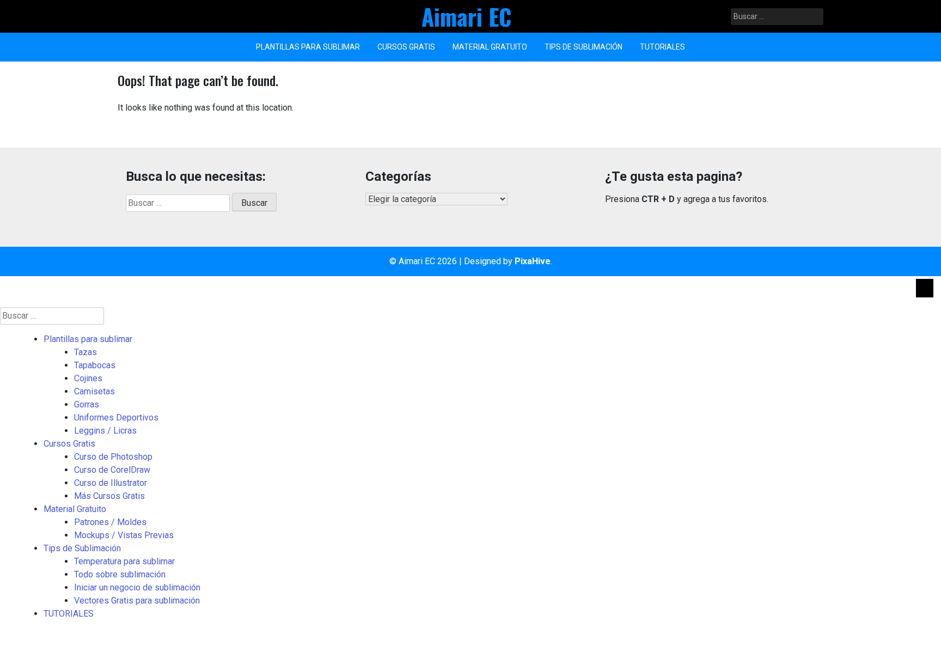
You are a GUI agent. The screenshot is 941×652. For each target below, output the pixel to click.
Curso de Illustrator (110, 483)
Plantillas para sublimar (308, 46)
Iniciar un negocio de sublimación (137, 587)
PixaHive (533, 261)
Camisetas (94, 391)
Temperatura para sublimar (124, 561)
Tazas (85, 352)
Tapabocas (94, 365)
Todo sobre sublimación (120, 574)
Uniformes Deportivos (116, 417)
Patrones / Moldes (110, 522)
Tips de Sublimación (583, 46)
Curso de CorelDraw (112, 470)
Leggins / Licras (105, 430)
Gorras (86, 404)
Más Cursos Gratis (109, 496)
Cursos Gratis (406, 46)
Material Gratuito (490, 46)
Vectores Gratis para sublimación (137, 600)
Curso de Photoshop (113, 457)
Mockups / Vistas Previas (124, 535)
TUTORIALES (662, 46)
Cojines (88, 378)
